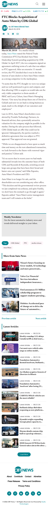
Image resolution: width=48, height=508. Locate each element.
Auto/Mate (12, 54)
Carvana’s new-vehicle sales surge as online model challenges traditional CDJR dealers (32, 349)
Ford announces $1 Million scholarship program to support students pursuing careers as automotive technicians (32, 293)
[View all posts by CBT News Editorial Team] (5, 28)
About (9, 476)
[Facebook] (3, 34)
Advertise (37, 476)
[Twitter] (33, 493)
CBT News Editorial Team (20, 27)
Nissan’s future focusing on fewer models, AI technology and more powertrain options (33, 266)
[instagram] (15, 493)
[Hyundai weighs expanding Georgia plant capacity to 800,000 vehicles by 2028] (10, 419)
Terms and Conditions (31, 481)
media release (36, 243)
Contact (28, 476)
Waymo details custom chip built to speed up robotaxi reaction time (31, 432)
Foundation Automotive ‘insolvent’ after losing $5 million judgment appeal (30, 385)
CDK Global (15, 243)
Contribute (18, 476)
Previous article (9, 319)
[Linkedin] (13, 34)
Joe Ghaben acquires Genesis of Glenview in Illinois (33, 373)
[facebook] (9, 493)
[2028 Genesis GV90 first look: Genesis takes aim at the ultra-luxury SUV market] (10, 443)
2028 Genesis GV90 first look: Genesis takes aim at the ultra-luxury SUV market (32, 444)
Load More (24, 454)
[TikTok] (27, 493)
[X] (8, 34)
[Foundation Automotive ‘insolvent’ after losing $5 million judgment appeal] (10, 383)
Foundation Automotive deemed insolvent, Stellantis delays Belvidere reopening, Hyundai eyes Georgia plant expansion (31, 361)
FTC (25, 243)
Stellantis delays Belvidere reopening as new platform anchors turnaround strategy (32, 409)
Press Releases (14, 481)
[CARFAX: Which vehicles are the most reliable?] (10, 395)
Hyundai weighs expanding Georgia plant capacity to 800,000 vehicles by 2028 (31, 421)
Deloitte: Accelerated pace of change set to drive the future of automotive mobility (32, 307)
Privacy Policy (24, 486)
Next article (41, 319)
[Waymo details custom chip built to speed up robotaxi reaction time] (10, 431)
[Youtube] (39, 493)
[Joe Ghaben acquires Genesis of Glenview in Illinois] (10, 372)
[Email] (17, 34)
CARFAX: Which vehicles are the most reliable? (32, 397)
